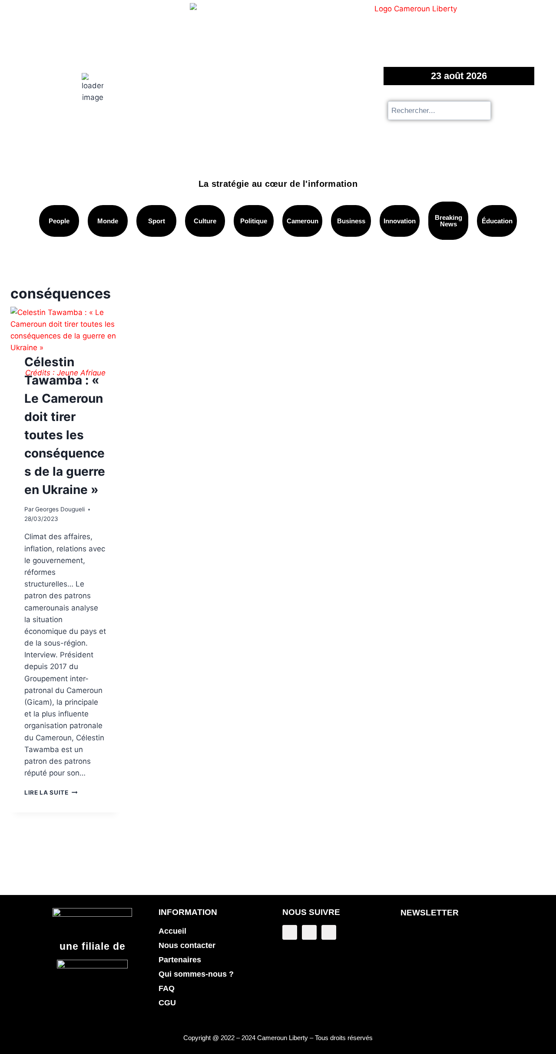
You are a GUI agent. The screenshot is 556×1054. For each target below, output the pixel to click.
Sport (156, 221)
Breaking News (448, 221)
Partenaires (180, 959)
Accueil (172, 931)
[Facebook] (289, 932)
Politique (253, 221)
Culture (205, 221)
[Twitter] (309, 932)
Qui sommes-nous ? (196, 974)
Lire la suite (50, 792)
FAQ (167, 988)
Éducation (497, 221)
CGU (167, 1002)
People (59, 221)
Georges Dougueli (60, 509)
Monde (107, 221)
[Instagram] (328, 932)
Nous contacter (187, 945)
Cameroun (302, 221)
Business (351, 221)
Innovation (400, 221)
